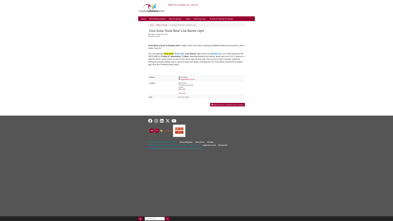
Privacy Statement (186, 142)
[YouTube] (174, 121)
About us (172, 5)
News (188, 18)
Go (167, 219)
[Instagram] (156, 121)
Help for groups (175, 18)
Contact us (184, 5)
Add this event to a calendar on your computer (228, 105)
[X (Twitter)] (168, 121)
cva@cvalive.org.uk (209, 145)
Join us (194, 5)
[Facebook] (150, 121)
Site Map (210, 142)
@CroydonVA (222, 145)
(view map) (182, 93)
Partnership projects (157, 18)
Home (143, 18)
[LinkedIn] (162, 121)
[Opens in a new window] (179, 130)
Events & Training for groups (221, 18)
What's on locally (161, 25)
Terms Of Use (200, 142)
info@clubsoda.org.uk (188, 79)
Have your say (200, 18)
